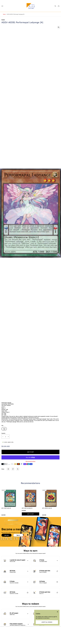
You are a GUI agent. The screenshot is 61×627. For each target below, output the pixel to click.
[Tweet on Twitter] (17, 469)
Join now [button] (6, 535)
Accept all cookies (47, 622)
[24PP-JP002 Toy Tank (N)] (51, 498)
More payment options (30, 461)
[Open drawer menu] (2, 6)
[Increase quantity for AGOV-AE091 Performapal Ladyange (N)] (8, 437)
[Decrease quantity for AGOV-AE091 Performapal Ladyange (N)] (2, 437)
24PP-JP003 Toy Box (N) (6, 508)
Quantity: (3, 433)
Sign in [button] (18, 535)
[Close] (57, 611)
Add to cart (30, 452)
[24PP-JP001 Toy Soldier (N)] (30, 498)
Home (4, 14)
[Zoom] (58, 27)
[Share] (8, 469)
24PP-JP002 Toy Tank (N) (47, 508)
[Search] (55, 6)
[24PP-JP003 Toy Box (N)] (10, 498)
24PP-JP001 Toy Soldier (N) (27, 508)
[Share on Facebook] (13, 469)
